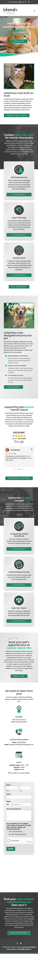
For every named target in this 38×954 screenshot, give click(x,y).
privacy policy (11, 949)
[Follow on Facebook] (25, 2)
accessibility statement (24, 949)
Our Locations (19, 933)
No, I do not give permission (17, 834)
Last (21, 790)
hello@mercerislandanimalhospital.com (21, 744)
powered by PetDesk (28, 947)
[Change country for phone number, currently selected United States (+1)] (8, 804)
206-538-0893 (14, 2)
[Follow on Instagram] (28, 2)
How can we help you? (14, 809)
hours (22, 2)
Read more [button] (9, 464)
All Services (19, 286)
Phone (8, 801)
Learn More (19, 194)
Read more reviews (19, 478)
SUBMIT (10, 849)
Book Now (19, 41)
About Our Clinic (16, 115)
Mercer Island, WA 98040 (19, 722)
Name (8, 785)
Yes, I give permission (15, 831)
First (7, 790)
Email (8, 794)
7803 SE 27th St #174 (19, 720)
